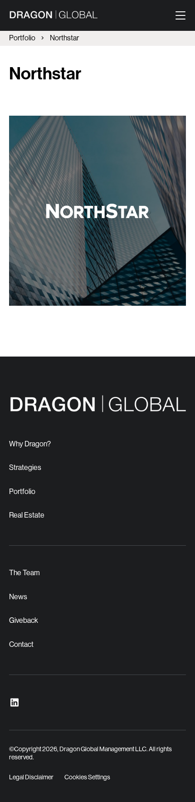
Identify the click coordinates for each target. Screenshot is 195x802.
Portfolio (22, 38)
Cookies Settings (87, 777)
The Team (24, 572)
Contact (21, 644)
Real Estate (26, 515)
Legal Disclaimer (31, 777)
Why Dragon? (30, 444)
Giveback (23, 620)
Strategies (25, 467)
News (18, 596)
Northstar (64, 38)
